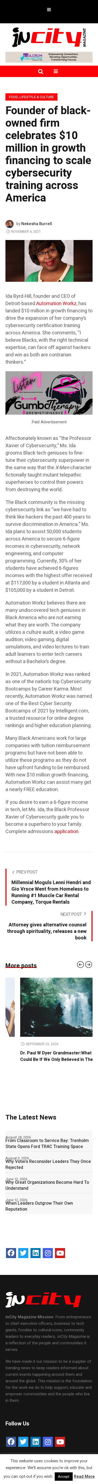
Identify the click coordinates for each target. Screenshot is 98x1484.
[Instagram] (48, 1253)
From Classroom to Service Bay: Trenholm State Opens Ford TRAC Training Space (47, 1143)
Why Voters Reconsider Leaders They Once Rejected (48, 1164)
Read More (84, 1476)
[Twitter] (23, 1253)
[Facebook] (11, 1253)
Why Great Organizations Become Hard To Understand (47, 1185)
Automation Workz (56, 303)
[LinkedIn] (35, 1253)
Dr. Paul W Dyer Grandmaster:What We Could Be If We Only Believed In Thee (44, 1056)
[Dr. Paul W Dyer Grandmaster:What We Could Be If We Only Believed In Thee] (49, 1007)
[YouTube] (60, 1253)
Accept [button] (63, 1476)
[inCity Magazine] (49, 36)
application (66, 831)
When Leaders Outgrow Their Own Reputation (39, 1206)
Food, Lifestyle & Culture (31, 97)
